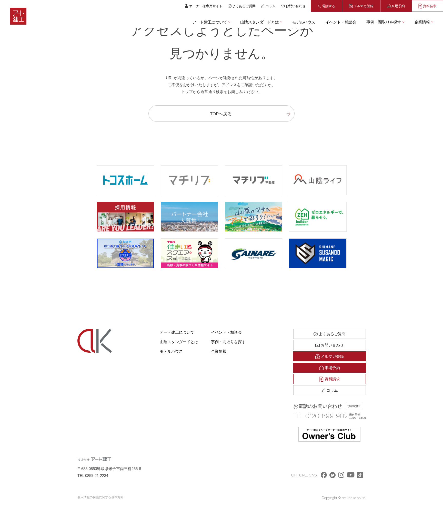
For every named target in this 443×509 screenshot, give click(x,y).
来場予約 (398, 5)
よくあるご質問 (244, 5)
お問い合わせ (296, 5)
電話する (328, 5)
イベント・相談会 (340, 22)
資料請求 (429, 5)
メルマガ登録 (364, 5)
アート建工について (209, 22)
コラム (271, 5)
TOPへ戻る (221, 113)
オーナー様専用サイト (206, 5)
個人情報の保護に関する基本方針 (100, 497)
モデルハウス (303, 22)
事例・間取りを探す (383, 22)
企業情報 (422, 22)
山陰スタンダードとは (259, 22)
